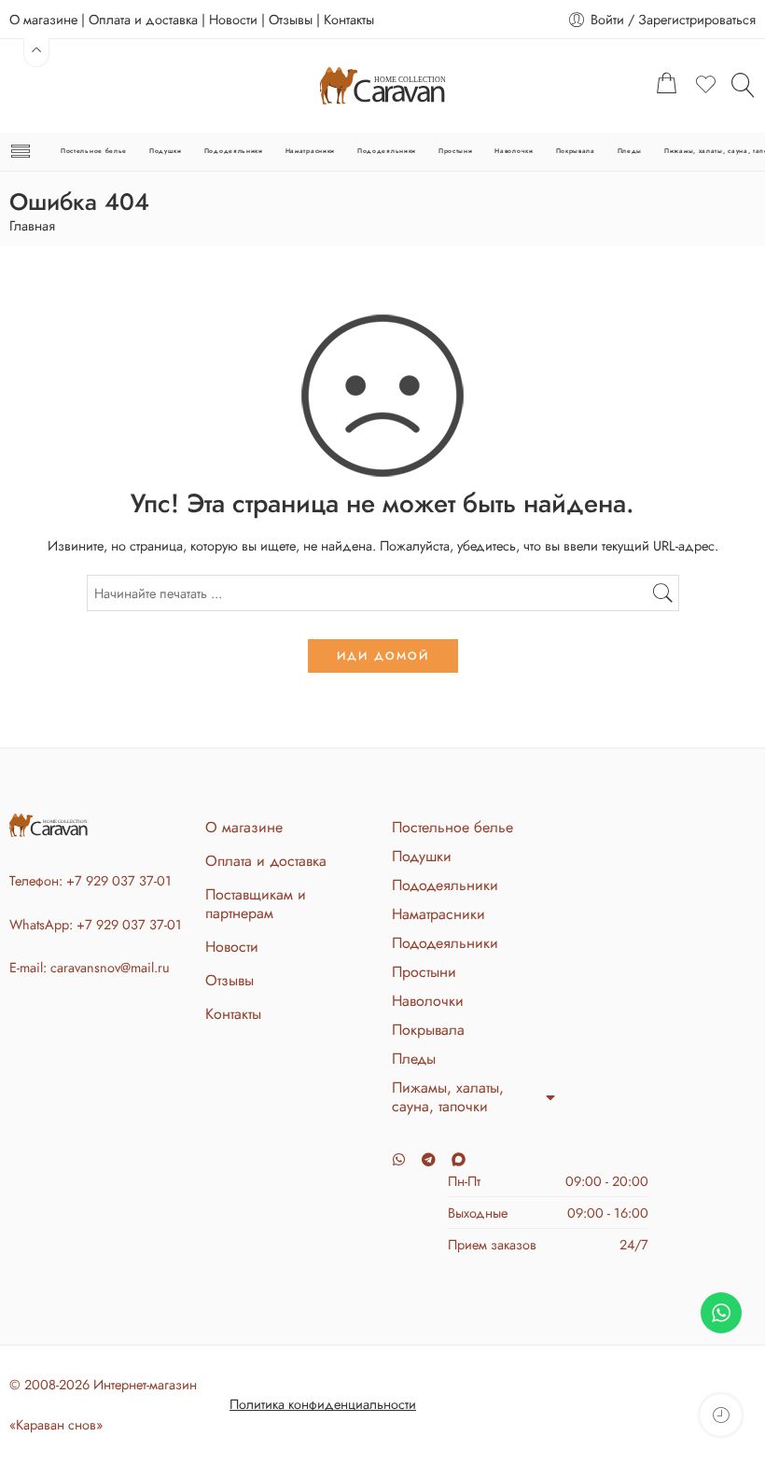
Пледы (630, 151)
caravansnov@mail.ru (110, 967)
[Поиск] (743, 85)
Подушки (165, 151)
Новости (233, 19)
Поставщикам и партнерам (255, 904)
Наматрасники (310, 151)
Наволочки (513, 151)
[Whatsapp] (399, 1159)
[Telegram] (429, 1159)
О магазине (43, 19)
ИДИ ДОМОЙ (383, 656)
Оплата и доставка (143, 19)
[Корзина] (667, 86)
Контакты (349, 19)
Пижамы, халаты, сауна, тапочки (448, 1098)
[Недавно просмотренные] (721, 1415)
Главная (32, 226)
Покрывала (575, 151)
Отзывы (291, 19)
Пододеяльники (233, 151)
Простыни (455, 151)
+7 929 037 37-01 (119, 880)
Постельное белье (94, 151)
